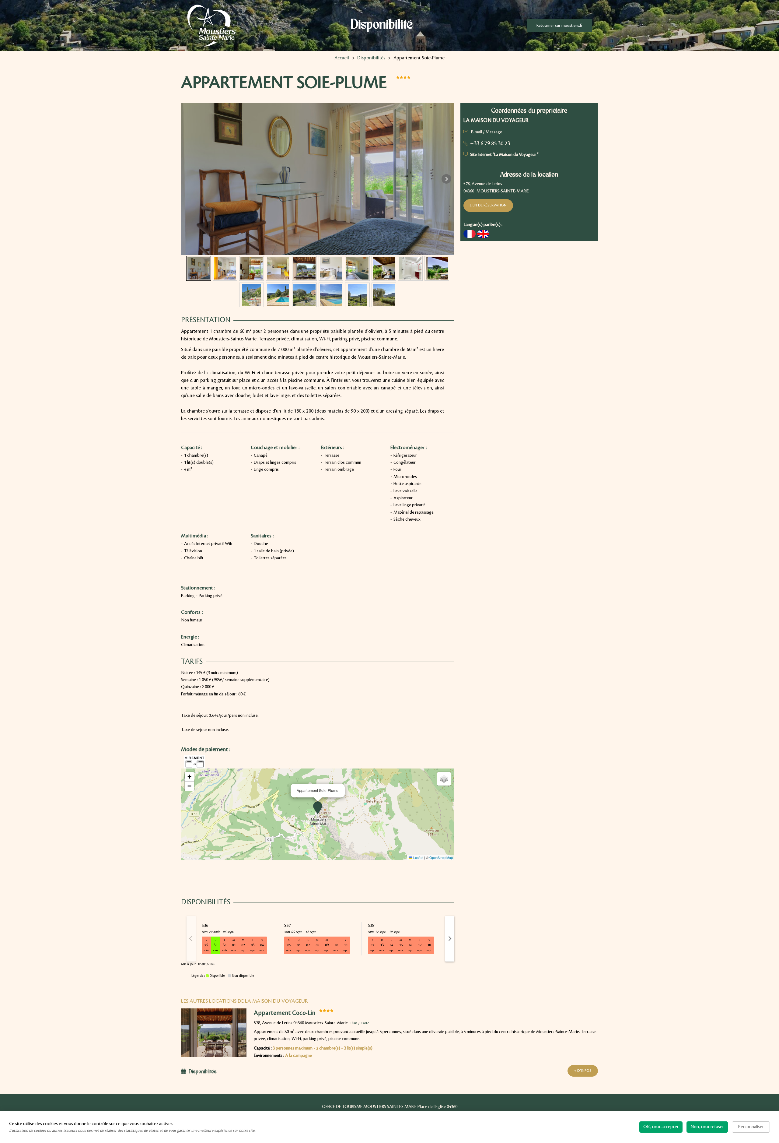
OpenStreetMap (441, 857)
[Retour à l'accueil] (211, 26)
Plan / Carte (360, 1023)
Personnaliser (751, 1126)
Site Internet (504, 154)
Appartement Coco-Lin (284, 1013)
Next (446, 179)
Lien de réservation (488, 205)
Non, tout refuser (707, 1126)
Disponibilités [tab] (203, 1072)
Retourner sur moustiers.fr (559, 25)
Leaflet (417, 857)
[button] (317, 807)
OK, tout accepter (661, 1126)
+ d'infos (583, 1071)
